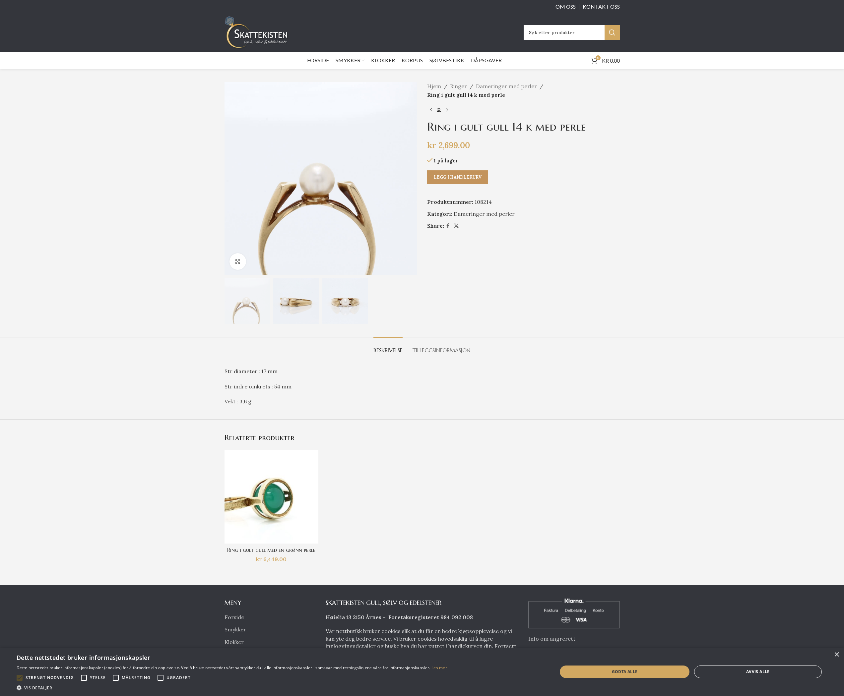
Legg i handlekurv (458, 177)
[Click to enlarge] (237, 261)
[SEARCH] (612, 32)
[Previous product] (431, 110)
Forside (234, 617)
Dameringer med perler (506, 86)
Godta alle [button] (625, 671)
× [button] (836, 654)
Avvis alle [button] (758, 671)
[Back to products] (439, 110)
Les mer (439, 667)
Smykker (235, 629)
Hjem (434, 86)
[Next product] (447, 110)
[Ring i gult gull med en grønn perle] (271, 497)
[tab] (388, 347)
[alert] (422, 672)
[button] (19, 677)
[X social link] (456, 225)
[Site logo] (258, 32)
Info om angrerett (551, 638)
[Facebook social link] (448, 225)
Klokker (234, 642)
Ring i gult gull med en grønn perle (271, 550)
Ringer (458, 86)
